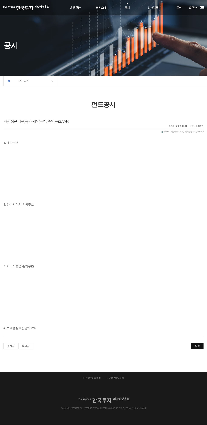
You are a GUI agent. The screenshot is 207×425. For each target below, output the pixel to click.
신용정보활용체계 (115, 378)
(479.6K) (183, 131)
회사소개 (101, 7)
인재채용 (153, 7)
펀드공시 (24, 80)
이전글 (10, 346)
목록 (197, 346)
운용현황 (75, 7)
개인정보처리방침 (92, 378)
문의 (179, 7)
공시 (127, 7)
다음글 (25, 346)
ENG (194, 7)
